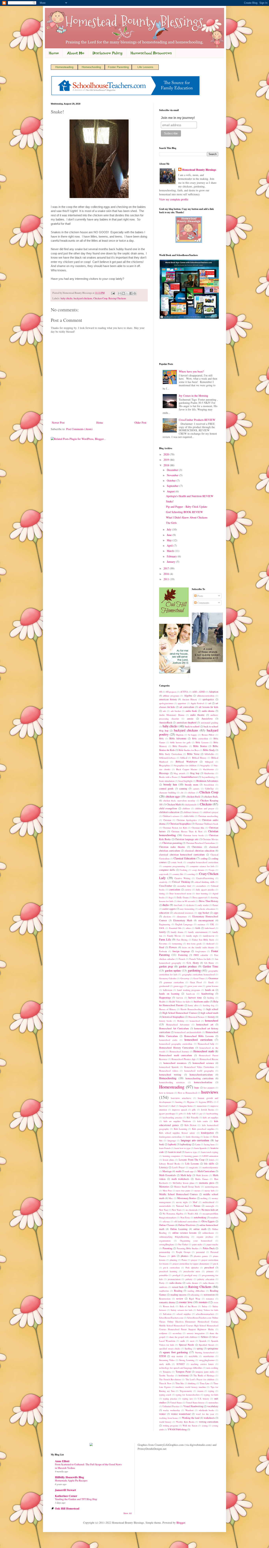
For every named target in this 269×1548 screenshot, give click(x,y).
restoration (209, 1294)
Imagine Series (186, 1105)
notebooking (200, 1217)
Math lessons (202, 1175)
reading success (178, 1294)
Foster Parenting (118, 67)
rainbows (163, 1287)
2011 (166, 579)
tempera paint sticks (205, 1371)
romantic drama (167, 1302)
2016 (166, 574)
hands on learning (169, 993)
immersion (202, 1105)
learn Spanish (200, 1148)
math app (189, 1171)
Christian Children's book (206, 823)
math (178, 1171)
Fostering (183, 955)
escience (201, 924)
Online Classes (166, 1225)
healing (210, 997)
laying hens (209, 1144)
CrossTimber (165, 885)
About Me (75, 53)
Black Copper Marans (187, 769)
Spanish (202, 1340)
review (179, 1298)
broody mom (191, 784)
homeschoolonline (203, 1082)
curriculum (174, 889)
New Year (163, 1209)
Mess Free (167, 1190)
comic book (176, 862)
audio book (191, 711)
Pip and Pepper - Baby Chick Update (186, 506)
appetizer (182, 703)
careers (196, 788)
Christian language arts (187, 839)
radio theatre (209, 1282)
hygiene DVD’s (206, 1101)
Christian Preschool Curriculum (200, 842)
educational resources (184, 912)
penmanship (164, 1252)
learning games (192, 1155)
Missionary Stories (186, 1198)
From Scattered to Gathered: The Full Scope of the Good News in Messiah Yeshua (88, 1466)
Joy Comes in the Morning (193, 395)
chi (182, 792)
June (170, 535)
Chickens (206, 804)
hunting (179, 1101)
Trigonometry (186, 1390)
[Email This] (120, 293)
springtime (212, 1348)
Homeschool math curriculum (175, 1055)
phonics (184, 1256)
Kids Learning (180, 1128)
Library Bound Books (169, 1163)
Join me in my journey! (178, 117)
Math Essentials (167, 1175)
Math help (186, 1175)
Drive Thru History (208, 901)
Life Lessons (145, 67)
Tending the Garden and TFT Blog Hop (76, 1499)
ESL (212, 924)
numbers (214, 1217)
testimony (184, 1375)
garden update (173, 970)
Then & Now (165, 1383)
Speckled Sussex (206, 1344)
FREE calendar (201, 954)
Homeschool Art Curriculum (174, 1028)
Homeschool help (206, 1043)
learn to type (191, 1152)
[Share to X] (127, 293)
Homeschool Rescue (209, 1059)
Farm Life (165, 939)
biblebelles (209, 753)
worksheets (209, 1418)
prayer (194, 1259)
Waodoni (189, 1410)
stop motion (177, 1356)
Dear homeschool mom (180, 893)
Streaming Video (167, 1360)
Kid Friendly (193, 1117)
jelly (194, 1109)
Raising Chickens (117, 298)
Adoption (213, 691)
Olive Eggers (208, 1221)
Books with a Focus (168, 776)
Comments (203, 603)
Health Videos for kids (179, 1001)
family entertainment (197, 931)
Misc (171, 1198)
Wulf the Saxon (190, 1425)
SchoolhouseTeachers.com (171, 1317)
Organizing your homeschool (196, 1240)
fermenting (177, 943)
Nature (197, 1206)
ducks (165, 905)
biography (205, 765)
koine (206, 1136)
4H (160, 691)
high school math (209, 1013)
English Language (184, 924)
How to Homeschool (187, 1092)
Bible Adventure (178, 738)
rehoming (195, 1294)
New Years (177, 1209)
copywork (163, 874)
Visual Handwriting (193, 1406)
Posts (200, 596)
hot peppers (209, 1087)
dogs (171, 897)
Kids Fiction (190, 1125)
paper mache (212, 1244)
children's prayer (210, 812)
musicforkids (165, 1205)
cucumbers (201, 885)
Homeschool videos (168, 1070)
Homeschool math (203, 1051)
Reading (178, 1290)
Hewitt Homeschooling (191, 1009)
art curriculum (186, 707)
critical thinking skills (205, 881)
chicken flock (193, 796)
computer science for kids (202, 866)
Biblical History (199, 757)
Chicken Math (174, 804)
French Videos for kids (200, 958)
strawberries (208, 1356)
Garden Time (210, 966)
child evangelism (168, 808)
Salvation (167, 1313)
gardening (194, 970)
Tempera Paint (183, 1371)
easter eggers (169, 908)
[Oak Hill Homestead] (174, 616)
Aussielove (207, 718)
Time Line (204, 1383)
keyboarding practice (172, 1117)
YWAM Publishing (177, 1429)
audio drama (208, 711)
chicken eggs (173, 796)
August (171, 491)
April (170, 545)
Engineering (164, 924)
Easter (215, 905)
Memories (164, 1186)
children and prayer (204, 808)
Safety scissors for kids (181, 1310)
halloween (167, 989)
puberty (189, 1279)
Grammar (213, 978)
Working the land (190, 1418)
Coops (211, 869)
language (172, 1140)
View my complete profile (173, 199)
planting (173, 1259)
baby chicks (66, 298)
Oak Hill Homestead (67, 1508)
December (173, 470)
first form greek (194, 943)
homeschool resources (174, 1063)
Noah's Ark (193, 1213)
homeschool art (204, 1024)
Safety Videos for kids (207, 1310)
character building (167, 792)
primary (210, 1271)
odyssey (166, 1221)
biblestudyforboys (167, 757)
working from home (168, 1417)
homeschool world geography (199, 1070)
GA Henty (209, 962)
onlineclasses (208, 1232)
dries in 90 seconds (186, 901)
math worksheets (180, 1179)
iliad (173, 1105)
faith (197, 928)
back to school (192, 726)
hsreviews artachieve (181, 1098)
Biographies (164, 765)
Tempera (167, 1371)
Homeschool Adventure (177, 1024)
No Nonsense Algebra (173, 1213)
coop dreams (198, 869)
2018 (166, 465)
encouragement (206, 920)
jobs (181, 1113)
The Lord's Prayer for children (200, 1379)
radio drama (175, 1283)
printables (163, 1275)
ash (164, 710)
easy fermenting (187, 908)
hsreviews (209, 1092)
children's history (191, 812)
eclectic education (207, 908)
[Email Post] (112, 293)
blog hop (194, 773)
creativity (163, 881)
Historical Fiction (196, 1016)
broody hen (170, 784)
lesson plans (168, 1159)
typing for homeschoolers (188, 1394)
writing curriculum (208, 1421)
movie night (182, 1202)
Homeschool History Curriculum (176, 1047)
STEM (162, 1356)
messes (197, 1190)
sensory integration (196, 1333)
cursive (188, 889)
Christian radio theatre (172, 847)
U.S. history (203, 1398)
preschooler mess (192, 1271)
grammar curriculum (174, 982)
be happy (192, 734)
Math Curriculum (206, 1171)
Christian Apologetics (187, 820)
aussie (190, 718)
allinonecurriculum (205, 695)
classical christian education (199, 850)
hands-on (190, 993)
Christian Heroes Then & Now (186, 831)
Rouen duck (169, 1306)
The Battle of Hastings (203, 1375)
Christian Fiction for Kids (175, 827)
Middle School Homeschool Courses (178, 1194)
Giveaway (184, 978)
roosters (203, 1302)
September (173, 486)
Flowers (173, 947)
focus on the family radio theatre (198, 947)
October (171, 480)
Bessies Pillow (208, 734)
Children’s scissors (171, 816)
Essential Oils (175, 928)
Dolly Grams (182, 897)
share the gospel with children (183, 1336)
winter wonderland (181, 1414)
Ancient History (189, 699)
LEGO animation (210, 1155)
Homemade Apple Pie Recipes (71, 1480)
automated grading (209, 722)
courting (191, 874)
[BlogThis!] (123, 293)
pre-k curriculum (171, 1267)
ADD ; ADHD (198, 691)
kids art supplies (210, 1117)
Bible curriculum (200, 738)
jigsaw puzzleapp (167, 1113)
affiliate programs (171, 695)
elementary (182, 916)
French (182, 958)
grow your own (194, 986)
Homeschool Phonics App (183, 1059)
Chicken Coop (100, 298)
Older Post (140, 422)
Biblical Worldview (186, 761)
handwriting (207, 993)
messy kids (210, 1190)
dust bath (178, 905)
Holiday (181, 1020)
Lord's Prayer (178, 1167)
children (186, 808)
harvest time (195, 997)
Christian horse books (193, 835)
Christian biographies (180, 823)
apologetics (208, 699)
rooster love (185, 1302)
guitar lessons (212, 986)
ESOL (162, 928)
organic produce (205, 1236)
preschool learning (168, 1271)
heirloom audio (201, 1001)
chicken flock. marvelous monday (179, 800)
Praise (184, 1259)
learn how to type (182, 1148)
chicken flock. (211, 796)
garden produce (188, 966)
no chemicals (192, 1209)
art (209, 703)
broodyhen (209, 784)
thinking (192, 1383)
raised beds (178, 1287)
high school (212, 1009)
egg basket (203, 912)
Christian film (198, 827)
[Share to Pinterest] (135, 293)
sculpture (163, 1333)
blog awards (179, 773)
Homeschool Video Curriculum (199, 1066)
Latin (197, 1144)
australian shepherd (186, 722)
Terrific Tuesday (166, 1375)
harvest (179, 997)
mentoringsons (211, 1186)
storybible (193, 1356)
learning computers (171, 1155)
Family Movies (174, 935)
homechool (195, 1020)
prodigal (176, 1275)
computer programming (174, 866)
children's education (169, 812)
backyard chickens (83, 298)
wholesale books (206, 1410)
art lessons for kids (208, 707)
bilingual (209, 761)
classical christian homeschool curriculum (182, 854)
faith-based (210, 928)
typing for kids (211, 1394)
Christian (167, 820)
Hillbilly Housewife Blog (69, 1477)
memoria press (206, 1183)
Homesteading (64, 67)
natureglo (210, 1205)
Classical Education (185, 858)
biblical (183, 757)
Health (162, 1001)
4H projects (171, 691)
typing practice (170, 1398)
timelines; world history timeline (190, 1387)
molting (204, 1198)
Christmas (197, 847)
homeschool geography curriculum (175, 1043)
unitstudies (213, 1402)
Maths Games (201, 1178)
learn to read (174, 1152)
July (169, 529)
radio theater (192, 1282)
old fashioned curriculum (185, 1221)
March (171, 551)
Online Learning (179, 1229)
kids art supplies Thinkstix (177, 1121)
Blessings (164, 773)
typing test (187, 1398)
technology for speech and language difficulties (180, 1367)
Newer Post (58, 422)
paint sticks (197, 1244)
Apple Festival (197, 703)
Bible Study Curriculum (170, 753)
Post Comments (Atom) (79, 429)
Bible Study (209, 750)
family (162, 932)
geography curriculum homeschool (198, 974)
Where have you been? (191, 371)
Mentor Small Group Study (187, 1186)
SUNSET (180, 1364)
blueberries (209, 773)
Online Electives (186, 1225)
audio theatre (197, 715)
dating (162, 893)
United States (176, 1402)
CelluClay (209, 788)
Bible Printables (180, 746)
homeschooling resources (172, 1082)
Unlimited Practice (170, 1406)
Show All (127, 1513)
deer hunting (202, 893)
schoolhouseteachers (205, 1313)
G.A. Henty (193, 962)
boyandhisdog (208, 776)
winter (162, 1414)
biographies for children (185, 765)
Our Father (183, 1244)
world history (165, 1421)
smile (182, 1340)
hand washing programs (188, 989)
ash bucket (176, 710)
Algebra (188, 695)
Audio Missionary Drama (171, 714)
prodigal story (191, 1275)
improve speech (179, 1109)
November (173, 475)
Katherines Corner (66, 1496)
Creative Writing (182, 878)
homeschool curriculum (198, 1039)
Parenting (167, 1248)
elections (167, 916)
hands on (209, 990)
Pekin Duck (209, 1248)
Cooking (183, 869)
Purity (162, 1282)
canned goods (166, 788)
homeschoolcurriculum (201, 1074)
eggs (216, 912)
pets (174, 1256)
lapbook (172, 1144)
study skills (164, 1364)
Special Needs (186, 1344)
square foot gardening (175, 1352)
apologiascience (166, 703)
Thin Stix (179, 1383)
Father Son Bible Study (203, 939)
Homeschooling (91, 67)
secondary (177, 1333)
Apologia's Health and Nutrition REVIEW (189, 496)
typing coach (165, 1394)
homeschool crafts (168, 1039)
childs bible (189, 816)
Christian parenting (172, 843)
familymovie (208, 935)
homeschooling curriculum (200, 1078)
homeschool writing (170, 1074)
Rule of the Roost (188, 1306)
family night (192, 935)
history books (165, 1020)
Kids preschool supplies (203, 1128)
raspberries (164, 1290)
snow (192, 1340)
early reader (203, 905)
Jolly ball (191, 1113)
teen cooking (212, 1367)
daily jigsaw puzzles (205, 889)
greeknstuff (164, 986)
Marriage (167, 1171)
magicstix (193, 1167)
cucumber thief (184, 885)
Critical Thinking (181, 882)
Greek (211, 982)
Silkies (204, 1337)
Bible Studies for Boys (189, 750)
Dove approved (200, 897)
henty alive (193, 1005)
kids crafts (202, 1121)
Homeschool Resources (151, 53)
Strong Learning (186, 1360)
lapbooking (185, 1144)
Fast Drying (182, 939)
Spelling (188, 1348)
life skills (209, 1163)
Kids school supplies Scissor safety (177, 1132)
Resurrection (165, 1298)
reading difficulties (196, 1290)
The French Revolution (170, 1379)
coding (204, 858)
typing (211, 1390)
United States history (195, 1402)
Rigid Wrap (194, 1298)
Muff (195, 1202)
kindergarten (207, 1132)
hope (196, 1087)
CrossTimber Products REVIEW (197, 420)
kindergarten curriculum (170, 1136)
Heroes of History (167, 1009)
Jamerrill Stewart (65, 1490)
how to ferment (166, 1092)
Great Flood (196, 982)
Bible (161, 738)
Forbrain (163, 951)
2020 (166, 454)
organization (165, 1240)
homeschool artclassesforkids (187, 1032)
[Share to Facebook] (131, 293)
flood (161, 947)
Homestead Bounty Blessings (199, 170)
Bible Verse (193, 754)
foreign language (181, 951)
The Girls (171, 523)
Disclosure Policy (107, 53)
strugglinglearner (207, 1360)
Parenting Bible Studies (187, 1248)
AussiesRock (165, 722)
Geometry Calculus (167, 978)
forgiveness (200, 951)
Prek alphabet (192, 1267)
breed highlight (185, 780)
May (170, 540)
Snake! (170, 501)
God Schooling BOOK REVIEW (184, 512)
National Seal (182, 1205)
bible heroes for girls (180, 742)
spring (200, 1348)
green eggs (178, 986)
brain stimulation (166, 780)
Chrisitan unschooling (208, 816)
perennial (200, 1252)
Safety (205, 1306)
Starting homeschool (204, 1352)
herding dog (209, 1005)
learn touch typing (209, 1152)
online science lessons (184, 1232)
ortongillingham (166, 1244)
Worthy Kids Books (185, 1421)
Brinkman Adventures (207, 781)
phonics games (201, 1255)
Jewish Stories (207, 1109)
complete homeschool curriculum (202, 862)
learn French (165, 1148)
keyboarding (212, 1113)
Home (54, 53)
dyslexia (190, 905)
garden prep (166, 966)
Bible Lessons (202, 742)
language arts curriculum (195, 1140)
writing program (170, 1425)
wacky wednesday (171, 1410)
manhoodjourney (210, 1167)
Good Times (199, 978)
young (205, 1425)
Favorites (163, 943)
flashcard (210, 943)
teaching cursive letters (202, 1364)
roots (216, 1302)
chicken (191, 792)
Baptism (180, 734)
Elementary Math (182, 920)
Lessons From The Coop (191, 1159)
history (211, 1017)
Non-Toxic (185, 1217)
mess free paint (183, 1190)
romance (210, 1298)
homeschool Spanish (169, 1066)
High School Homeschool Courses (179, 1013)
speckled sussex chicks (169, 1348)
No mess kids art (209, 1209)
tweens (200, 1390)
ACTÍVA (184, 691)
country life (178, 874)
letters (211, 1159)
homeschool (211, 1020)
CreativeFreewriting (205, 878)
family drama (177, 931)
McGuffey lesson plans (183, 1182)
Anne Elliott (62, 1461)
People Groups (183, 1252)
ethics (188, 928)
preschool (209, 1267)
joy (200, 1113)
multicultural (208, 1202)
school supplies (183, 1313)
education (164, 912)
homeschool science (203, 1063)
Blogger (180, 1522)
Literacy (163, 1167)
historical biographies (173, 1017)
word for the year (205, 1413)
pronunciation (174, 1279)
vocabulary (212, 1406)
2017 (166, 568)
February (172, 556)
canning (183, 788)
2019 (166, 460)
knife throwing (193, 1136)
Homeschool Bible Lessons (199, 1036)
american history (168, 699)
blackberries (208, 769)
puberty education (205, 1279)
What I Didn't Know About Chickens (186, 517)
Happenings (165, 997)
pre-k (215, 1263)
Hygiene (191, 1101)
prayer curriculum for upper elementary (191, 1263)
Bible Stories (200, 746)
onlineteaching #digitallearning (174, 1236)
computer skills (167, 870)
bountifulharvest (189, 777)
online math (199, 1229)
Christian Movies (210, 839)
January (171, 561)
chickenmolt (190, 804)
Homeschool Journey (179, 1051)
